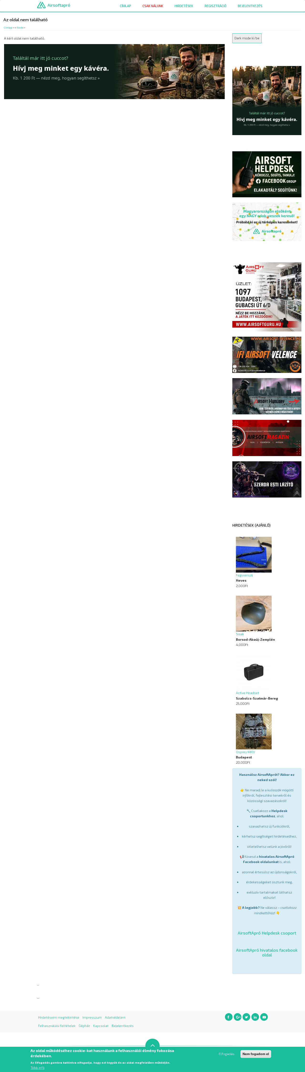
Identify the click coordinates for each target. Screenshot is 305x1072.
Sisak (240, 634)
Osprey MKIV (245, 752)
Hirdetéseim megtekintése (58, 1017)
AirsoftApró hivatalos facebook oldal (267, 952)
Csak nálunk (152, 6)
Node (20, 27)
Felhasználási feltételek (57, 1026)
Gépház (84, 1026)
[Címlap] (41, 5)
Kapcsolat (101, 1026)
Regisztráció (215, 6)
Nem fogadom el (256, 1054)
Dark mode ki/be (246, 38)
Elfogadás (226, 1054)
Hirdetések (184, 6)
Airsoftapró (59, 5)
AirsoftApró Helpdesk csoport (267, 932)
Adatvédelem (115, 1017)
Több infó (37, 1068)
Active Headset (247, 693)
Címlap (125, 6)
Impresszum (92, 1017)
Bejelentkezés (250, 6)
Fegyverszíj (244, 575)
